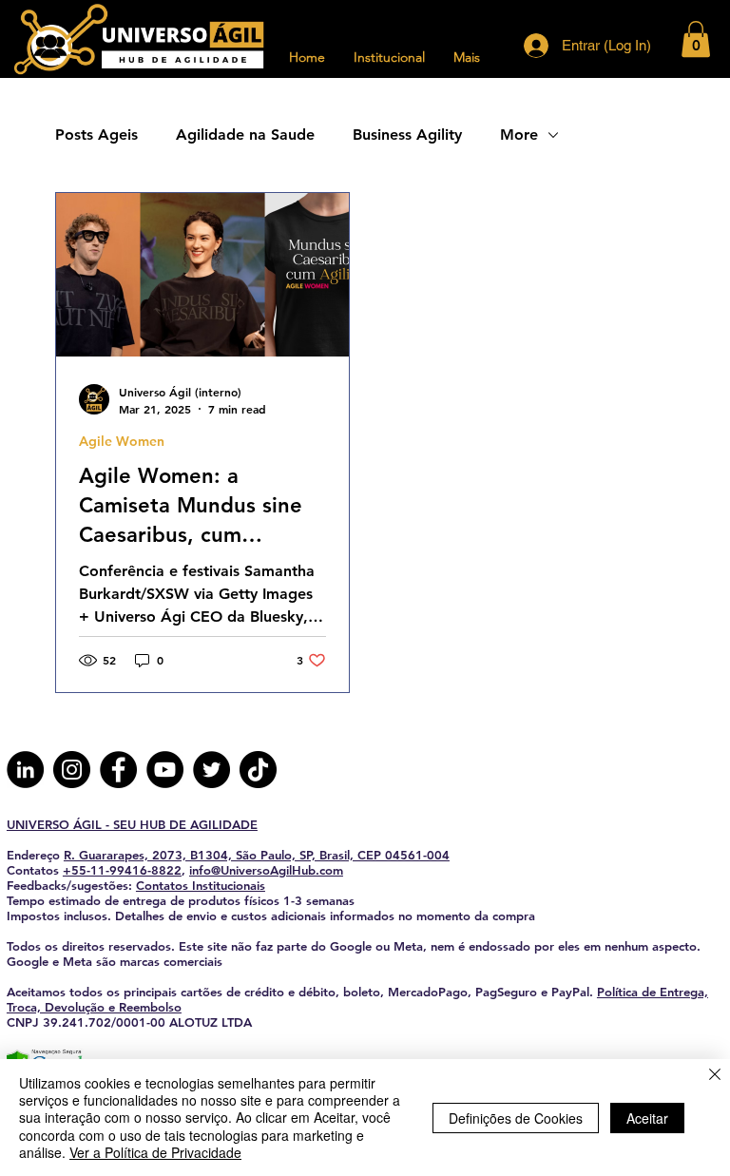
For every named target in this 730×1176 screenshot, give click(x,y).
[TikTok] (258, 769)
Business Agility (407, 134)
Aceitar (647, 1118)
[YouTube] (164, 769)
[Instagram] (71, 769)
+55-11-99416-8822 (122, 869)
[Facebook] (118, 769)
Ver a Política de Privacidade (155, 1152)
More (519, 134)
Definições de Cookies (516, 1118)
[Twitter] (211, 769)
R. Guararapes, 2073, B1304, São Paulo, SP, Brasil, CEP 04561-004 (257, 854)
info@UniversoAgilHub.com (266, 869)
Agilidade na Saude (245, 134)
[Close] (714, 1076)
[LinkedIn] (25, 769)
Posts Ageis (96, 134)
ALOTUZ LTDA (210, 1022)
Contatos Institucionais (200, 885)
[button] (696, 39)
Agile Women (121, 442)
